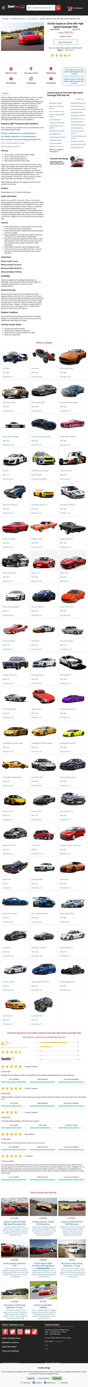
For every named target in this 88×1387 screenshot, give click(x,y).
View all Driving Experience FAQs (13, 143)
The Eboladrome (77, 128)
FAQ (46, 1345)
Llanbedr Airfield (55, 143)
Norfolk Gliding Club (78, 103)
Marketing (64, 1383)
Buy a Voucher (65, 42)
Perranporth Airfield (78, 109)
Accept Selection (43, 1378)
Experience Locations (10, 1342)
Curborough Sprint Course (56, 127)
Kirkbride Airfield (55, 140)
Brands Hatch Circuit (56, 111)
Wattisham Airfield (77, 141)
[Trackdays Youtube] (27, 1334)
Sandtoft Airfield (77, 112)
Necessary (26, 1383)
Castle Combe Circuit (56, 123)
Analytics (39, 1383)
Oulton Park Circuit (77, 106)
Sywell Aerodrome (77, 122)
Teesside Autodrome (78, 125)
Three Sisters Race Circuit (77, 132)
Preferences (51, 1383)
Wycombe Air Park (77, 147)
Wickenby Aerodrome (78, 144)
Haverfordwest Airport (57, 137)
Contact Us (59, 1341)
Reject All (31, 1378)
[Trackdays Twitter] (12, 1334)
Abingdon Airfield (55, 103)
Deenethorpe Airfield (56, 131)
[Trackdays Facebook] (5, 1334)
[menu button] (3, 8)
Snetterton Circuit (77, 119)
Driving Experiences (18, 19)
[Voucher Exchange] (65, 161)
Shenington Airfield (78, 116)
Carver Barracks (55, 120)
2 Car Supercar (32, 19)
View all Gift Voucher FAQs (10, 146)
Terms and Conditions (10, 1351)
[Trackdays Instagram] (20, 1334)
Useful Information (9, 1347)
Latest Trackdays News (11, 1338)
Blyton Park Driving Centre (56, 107)
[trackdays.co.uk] (16, 8)
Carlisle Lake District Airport (56, 115)
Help (46, 1349)
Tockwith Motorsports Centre (78, 137)
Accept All (57, 1378)
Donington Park (54, 134)
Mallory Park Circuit (56, 146)
